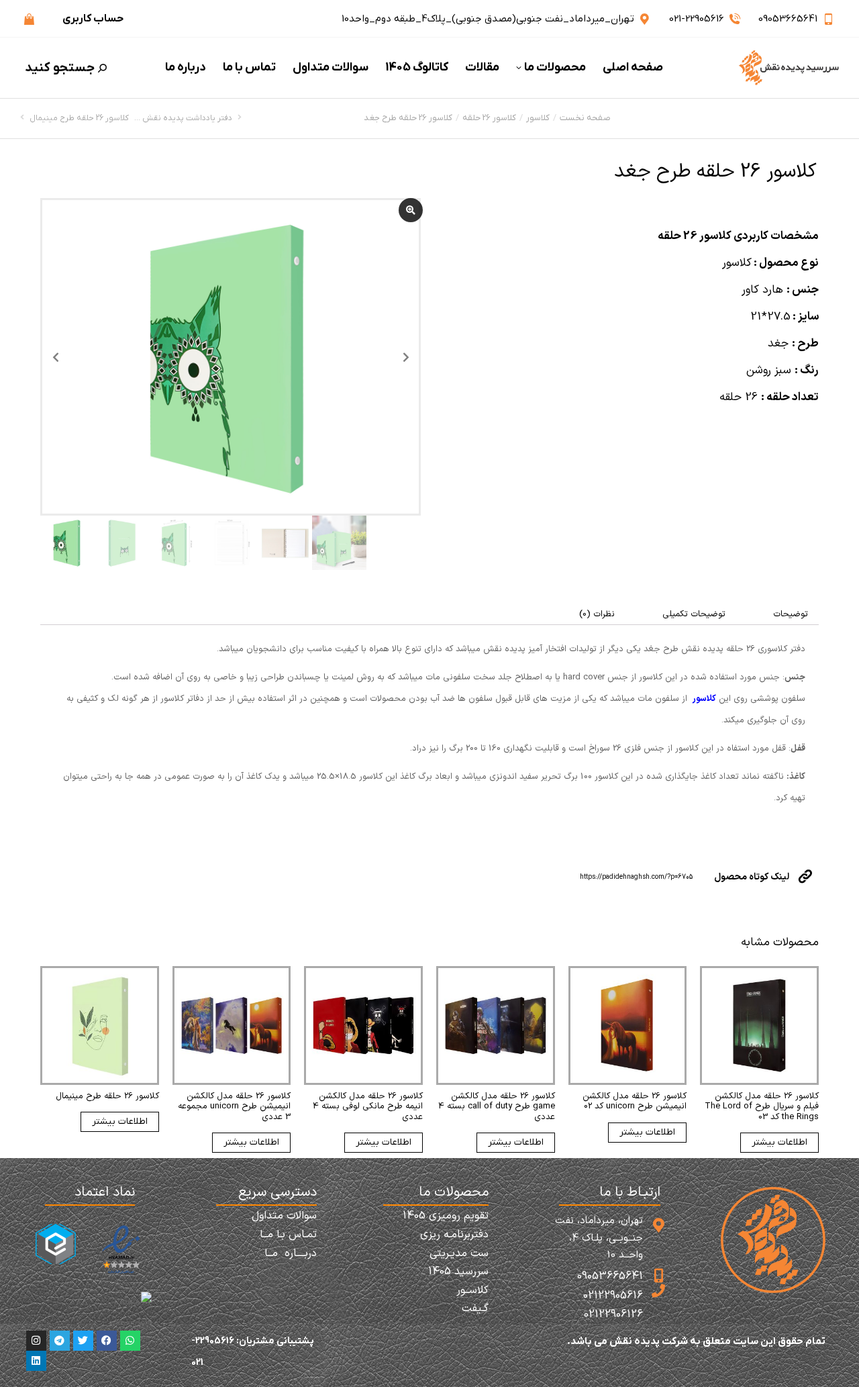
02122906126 (613, 1314)
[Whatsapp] (130, 1341)
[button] (660, 10)
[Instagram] (36, 1341)
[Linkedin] (36, 1361)
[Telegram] (60, 1341)
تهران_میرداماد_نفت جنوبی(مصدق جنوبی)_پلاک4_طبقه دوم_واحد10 (488, 19)
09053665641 (787, 19)
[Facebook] (107, 1341)
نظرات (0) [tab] (597, 614)
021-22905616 (696, 19)
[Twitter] (83, 1341)
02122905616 (613, 1296)
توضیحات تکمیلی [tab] (693, 614)
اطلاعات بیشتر (779, 1142)
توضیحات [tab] (790, 614)
